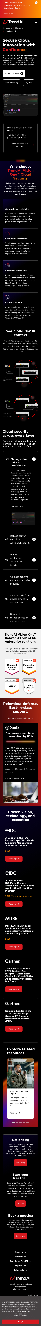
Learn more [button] (16, 506)
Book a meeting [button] (11, 83)
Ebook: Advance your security (19, 145)
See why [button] (6, 13)
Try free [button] (28, 83)
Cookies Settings (20, 1315)
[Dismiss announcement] (36, 2)
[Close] (38, 1299)
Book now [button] (20, 1236)
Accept (20, 1322)
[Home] (20, 1278)
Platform (19, 28)
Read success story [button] (13, 778)
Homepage (7, 28)
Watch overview (12, 73)
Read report (15, 1113)
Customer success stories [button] (19, 718)
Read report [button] (14, 859)
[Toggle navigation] (36, 22)
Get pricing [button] (20, 1162)
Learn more (26, 1311)
